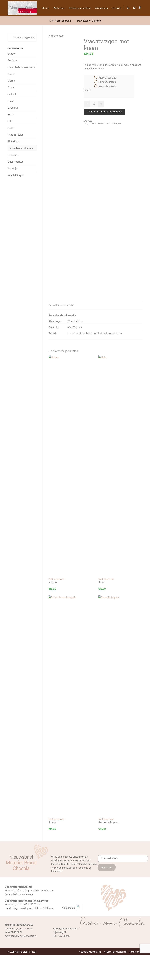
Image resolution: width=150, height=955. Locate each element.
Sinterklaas (14, 141)
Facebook (56, 871)
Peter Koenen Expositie (89, 20)
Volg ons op (68, 908)
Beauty (11, 53)
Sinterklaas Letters (23, 148)
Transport (117, 123)
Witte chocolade (107, 86)
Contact (116, 8)
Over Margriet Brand (60, 20)
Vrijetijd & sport (16, 175)
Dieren (11, 80)
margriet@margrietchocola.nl (21, 936)
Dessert (12, 74)
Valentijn (12, 168)
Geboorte (13, 107)
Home (45, 8)
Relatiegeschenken (80, 8)
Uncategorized (16, 161)
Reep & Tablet (15, 134)
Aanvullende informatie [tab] (61, 305)
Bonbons (12, 60)
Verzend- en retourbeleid (115, 951)
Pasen (11, 128)
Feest (10, 101)
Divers (11, 87)
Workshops (101, 8)
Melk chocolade (107, 77)
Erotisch (12, 94)
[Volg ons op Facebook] (140, 7)
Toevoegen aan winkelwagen (104, 112)
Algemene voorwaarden (90, 951)
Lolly (10, 121)
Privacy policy (136, 951)
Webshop (58, 8)
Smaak (87, 90)
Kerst (10, 114)
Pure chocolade (107, 82)
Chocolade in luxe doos (103, 123)
